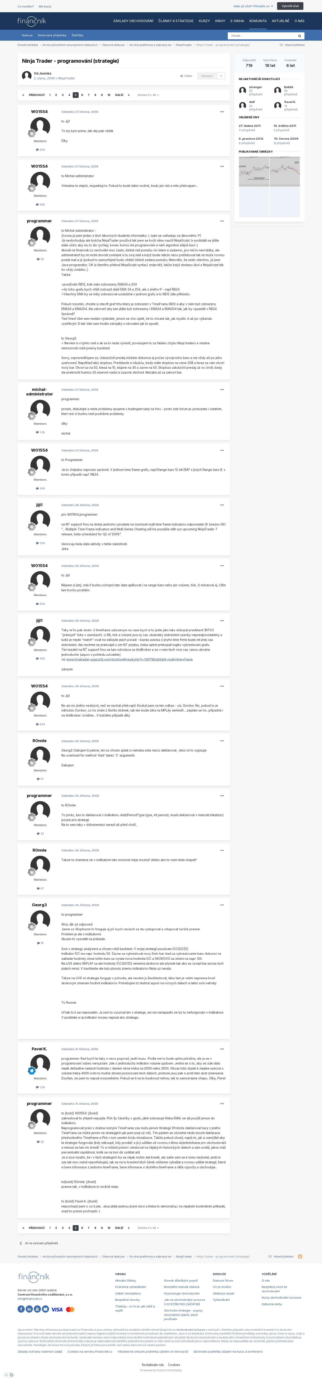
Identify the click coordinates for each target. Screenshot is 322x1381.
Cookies (174, 1365)
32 (42, 259)
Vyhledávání (221, 1299)
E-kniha (237, 21)
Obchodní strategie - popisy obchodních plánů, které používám (183, 1315)
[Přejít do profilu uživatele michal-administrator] (40, 409)
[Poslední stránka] (129, 95)
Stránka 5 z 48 (147, 95)
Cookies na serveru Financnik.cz (89, 1351)
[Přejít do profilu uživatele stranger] (242, 90)
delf (252, 102)
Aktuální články (125, 1280)
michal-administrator (39, 392)
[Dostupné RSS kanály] (299, 1257)
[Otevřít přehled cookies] (11, 1375)
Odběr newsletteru (128, 1293)
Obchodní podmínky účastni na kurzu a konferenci (228, 1351)
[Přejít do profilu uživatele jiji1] (40, 520)
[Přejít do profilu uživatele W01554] (40, 127)
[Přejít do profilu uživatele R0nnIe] (40, 756)
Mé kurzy (45, 6)
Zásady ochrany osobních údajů (40, 1351)
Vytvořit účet (290, 6)
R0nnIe (39, 740)
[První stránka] (23, 95)
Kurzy (204, 21)
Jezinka (45, 73)
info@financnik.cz (30, 1298)
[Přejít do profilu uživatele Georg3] (40, 920)
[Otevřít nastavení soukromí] (6, 1375)
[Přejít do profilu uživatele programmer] (40, 236)
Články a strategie (175, 21)
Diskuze (27, 35)
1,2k (42, 432)
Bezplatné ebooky (127, 1299)
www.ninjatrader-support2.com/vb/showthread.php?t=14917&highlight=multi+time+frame (129, 659)
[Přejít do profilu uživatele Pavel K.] (40, 1064)
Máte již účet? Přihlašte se (252, 6)
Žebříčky (77, 35)
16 (42, 943)
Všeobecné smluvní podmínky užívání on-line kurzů (153, 1351)
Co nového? (26, 6)
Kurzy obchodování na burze (281, 1297)
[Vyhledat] (299, 35)
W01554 (39, 111)
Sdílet (187, 76)
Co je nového (222, 1287)
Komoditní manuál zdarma (181, 1287)
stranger (255, 87)
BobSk (288, 87)
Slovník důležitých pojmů (181, 1280)
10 (109, 95)
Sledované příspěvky (52, 35)
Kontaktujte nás (153, 1365)
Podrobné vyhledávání (130, 1287)
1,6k (42, 1087)
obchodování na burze (190, 1329)
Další (119, 95)
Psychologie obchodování (182, 1293)
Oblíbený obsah (223, 1293)
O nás (299, 21)
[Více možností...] (222, 112)
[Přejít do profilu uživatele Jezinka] (27, 76)
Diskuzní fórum (223, 1280)
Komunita (258, 21)
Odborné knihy (272, 1304)
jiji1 (39, 505)
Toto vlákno (281, 35)
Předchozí (36, 95)
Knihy (220, 21)
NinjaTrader (66, 78)
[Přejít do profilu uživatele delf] (242, 106)
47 (42, 779)
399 (42, 543)
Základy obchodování (133, 21)
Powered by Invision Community (161, 1370)
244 (42, 149)
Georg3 (39, 905)
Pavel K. (39, 1049)
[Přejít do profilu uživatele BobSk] (277, 90)
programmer (39, 221)
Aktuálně (280, 21)
